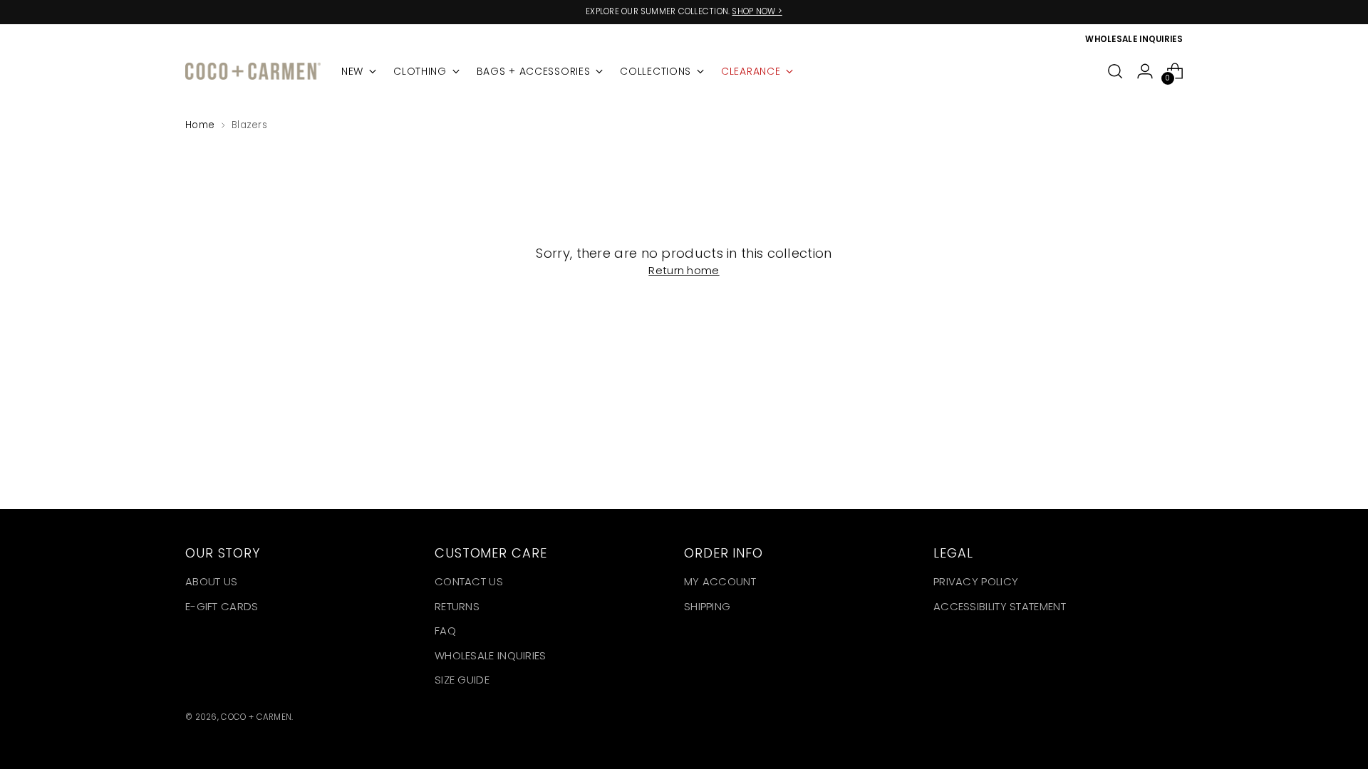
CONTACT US (469, 581)
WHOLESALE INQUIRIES (490, 655)
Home (199, 125)
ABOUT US (211, 581)
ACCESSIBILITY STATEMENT (999, 606)
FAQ (445, 630)
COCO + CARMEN (256, 717)
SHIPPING (707, 606)
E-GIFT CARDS (222, 606)
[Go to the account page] (1145, 71)
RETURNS (457, 606)
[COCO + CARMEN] (253, 71)
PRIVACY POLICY (975, 581)
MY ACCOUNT (720, 581)
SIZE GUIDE (462, 679)
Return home (683, 270)
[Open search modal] (1115, 71)
